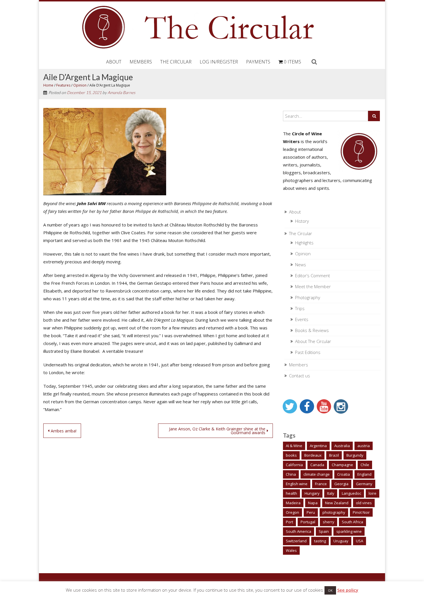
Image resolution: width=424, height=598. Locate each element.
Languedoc (351, 493)
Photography (307, 297)
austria (363, 445)
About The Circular (313, 341)
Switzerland (296, 540)
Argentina (318, 445)
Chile (365, 464)
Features (63, 85)
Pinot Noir (361, 512)
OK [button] (330, 590)
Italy (330, 493)
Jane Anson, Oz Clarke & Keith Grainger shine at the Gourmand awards (217, 430)
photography (333, 512)
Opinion (80, 85)
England (364, 474)
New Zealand (336, 502)
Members (141, 62)
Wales (291, 550)
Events (301, 319)
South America (298, 531)
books (291, 455)
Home (48, 85)
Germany (364, 483)
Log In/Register (219, 62)
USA (359, 540)
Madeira (293, 502)
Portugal (308, 521)
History (302, 221)
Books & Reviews (312, 330)
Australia (342, 445)
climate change (316, 474)
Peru (311, 512)
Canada (317, 464)
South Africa (352, 521)
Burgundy (354, 455)
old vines (364, 502)
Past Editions (307, 352)
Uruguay (340, 540)
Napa (313, 502)
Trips (300, 308)
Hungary (312, 493)
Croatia (343, 474)
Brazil (334, 455)
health (291, 493)
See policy (347, 590)
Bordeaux (313, 455)
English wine (296, 483)
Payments (258, 62)
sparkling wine (349, 531)
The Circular (176, 62)
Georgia (341, 483)
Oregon (292, 512)
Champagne (342, 464)
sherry (328, 521)
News (300, 264)
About (113, 62)
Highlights (304, 242)
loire (372, 493)
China (291, 474)
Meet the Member (313, 286)
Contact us (299, 375)
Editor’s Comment (312, 275)
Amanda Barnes (121, 92)
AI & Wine (294, 445)
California (294, 464)
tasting (320, 540)
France (321, 483)
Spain (324, 531)
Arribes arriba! (63, 431)
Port (289, 521)
